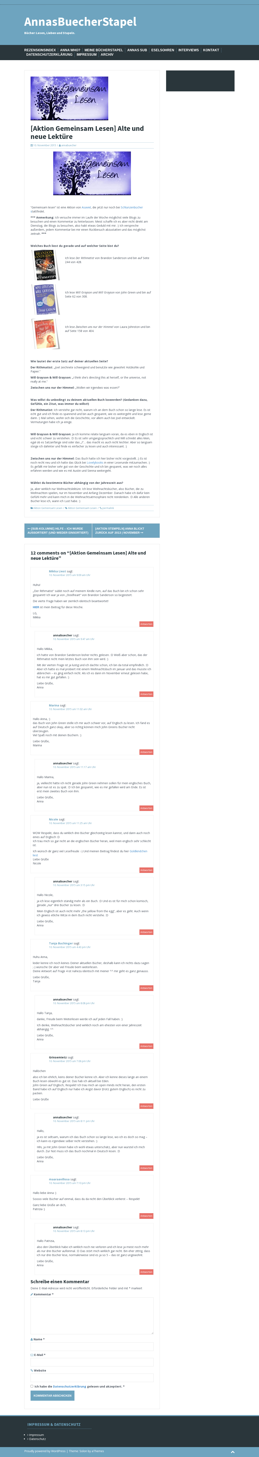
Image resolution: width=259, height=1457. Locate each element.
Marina (54, 705)
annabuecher (68, 145)
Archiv (107, 54)
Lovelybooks (95, 462)
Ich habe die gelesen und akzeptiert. (80, 1386)
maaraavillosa (59, 1179)
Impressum (87, 54)
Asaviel (86, 207)
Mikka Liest (57, 571)
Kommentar (44, 1294)
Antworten (146, 624)
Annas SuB (137, 50)
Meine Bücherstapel (104, 50)
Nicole (53, 819)
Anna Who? (70, 50)
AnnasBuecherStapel (80, 21)
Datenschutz (37, 1439)
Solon (83, 1451)
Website (40, 1370)
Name (39, 1339)
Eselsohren (162, 50)
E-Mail (40, 1355)
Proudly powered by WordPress (45, 1451)
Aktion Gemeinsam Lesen (47, 508)
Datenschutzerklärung (49, 54)
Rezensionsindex (40, 50)
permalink (108, 508)
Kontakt (211, 50)
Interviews (188, 50)
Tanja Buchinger (61, 943)
